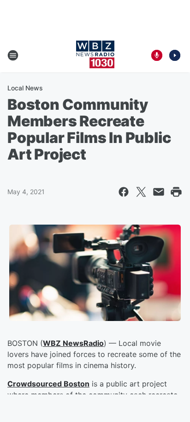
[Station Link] (95, 55)
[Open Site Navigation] (12, 55)
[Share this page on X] (141, 191)
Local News (25, 88)
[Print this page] (176, 191)
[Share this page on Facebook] (123, 191)
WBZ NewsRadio (73, 343)
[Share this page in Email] (158, 191)
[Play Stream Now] (174, 55)
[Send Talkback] (156, 55)
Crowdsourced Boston (48, 383)
